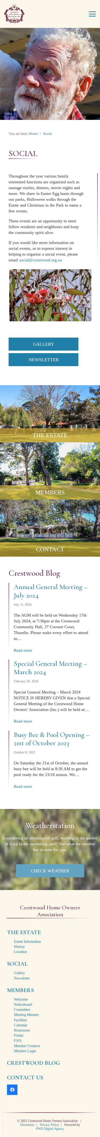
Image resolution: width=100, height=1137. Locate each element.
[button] (92, 13)
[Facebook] (12, 1089)
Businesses (22, 1030)
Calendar (20, 1025)
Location (20, 952)
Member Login (25, 1051)
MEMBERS (50, 492)
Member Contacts (27, 1046)
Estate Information (27, 941)
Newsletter (22, 978)
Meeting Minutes (26, 1015)
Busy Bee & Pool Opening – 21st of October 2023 (52, 738)
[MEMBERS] (50, 470)
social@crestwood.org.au (40, 260)
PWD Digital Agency (50, 1128)
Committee (22, 1010)
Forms (18, 1035)
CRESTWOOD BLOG (33, 1062)
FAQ (17, 1040)
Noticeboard (23, 1004)
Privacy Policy (49, 1125)
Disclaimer (27, 1125)
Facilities (20, 1020)
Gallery (19, 973)
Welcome (21, 999)
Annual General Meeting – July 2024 (50, 591)
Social (47, 133)
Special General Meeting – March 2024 (50, 667)
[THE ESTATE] (50, 413)
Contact (50, 549)
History (19, 947)
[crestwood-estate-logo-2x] (14, 14)
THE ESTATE (50, 435)
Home (33, 133)
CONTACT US (25, 1077)
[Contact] (50, 528)
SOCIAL (17, 963)
